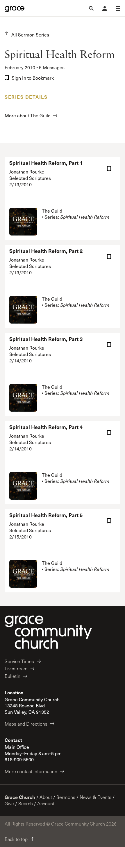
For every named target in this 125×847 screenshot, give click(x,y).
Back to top (16, 839)
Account (45, 803)
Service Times (19, 661)
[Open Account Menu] (104, 8)
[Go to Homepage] (14, 8)
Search (25, 803)
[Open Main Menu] (118, 8)
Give (9, 803)
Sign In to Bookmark (33, 78)
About (46, 797)
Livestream (16, 668)
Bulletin (12, 676)
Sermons (65, 797)
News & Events (95, 797)
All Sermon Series (30, 35)
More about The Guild (28, 115)
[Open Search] (91, 8)
